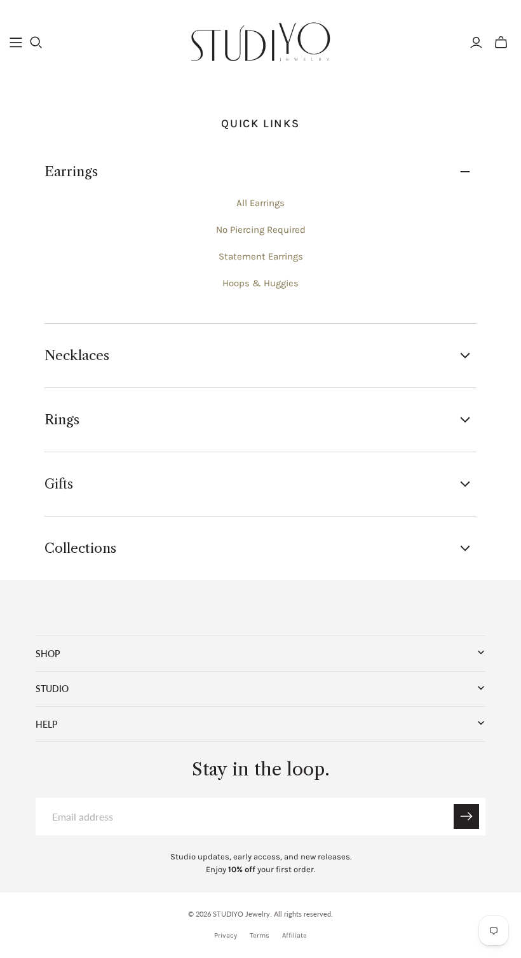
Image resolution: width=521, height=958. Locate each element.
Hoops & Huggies (260, 283)
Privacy (225, 935)
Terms (259, 935)
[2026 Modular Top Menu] (16, 42)
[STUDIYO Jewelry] (261, 42)
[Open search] (36, 42)
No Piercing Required (261, 229)
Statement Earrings (261, 256)
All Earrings (260, 203)
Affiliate (294, 935)
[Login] (476, 43)
